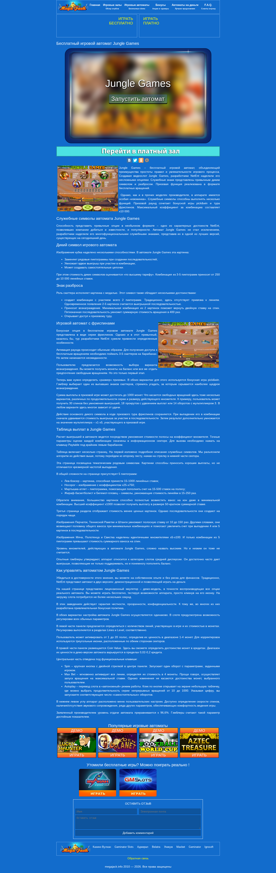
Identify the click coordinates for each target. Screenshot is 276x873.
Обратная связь (138, 858)
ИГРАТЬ (77, 755)
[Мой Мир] (146, 160)
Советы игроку (208, 6)
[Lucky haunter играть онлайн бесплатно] (76, 743)
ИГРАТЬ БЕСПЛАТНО (121, 21)
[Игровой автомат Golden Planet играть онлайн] (117, 743)
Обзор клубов (112, 6)
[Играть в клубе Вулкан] (97, 783)
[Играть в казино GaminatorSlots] (138, 783)
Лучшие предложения (185, 6)
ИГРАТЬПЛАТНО (151, 21)
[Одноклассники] (141, 160)
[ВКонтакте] (129, 160)
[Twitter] (135, 160)
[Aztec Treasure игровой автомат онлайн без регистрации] (199, 743)
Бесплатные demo (136, 6)
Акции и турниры (160, 6)
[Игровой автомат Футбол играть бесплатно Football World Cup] (158, 743)
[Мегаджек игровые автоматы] (73, 6)
